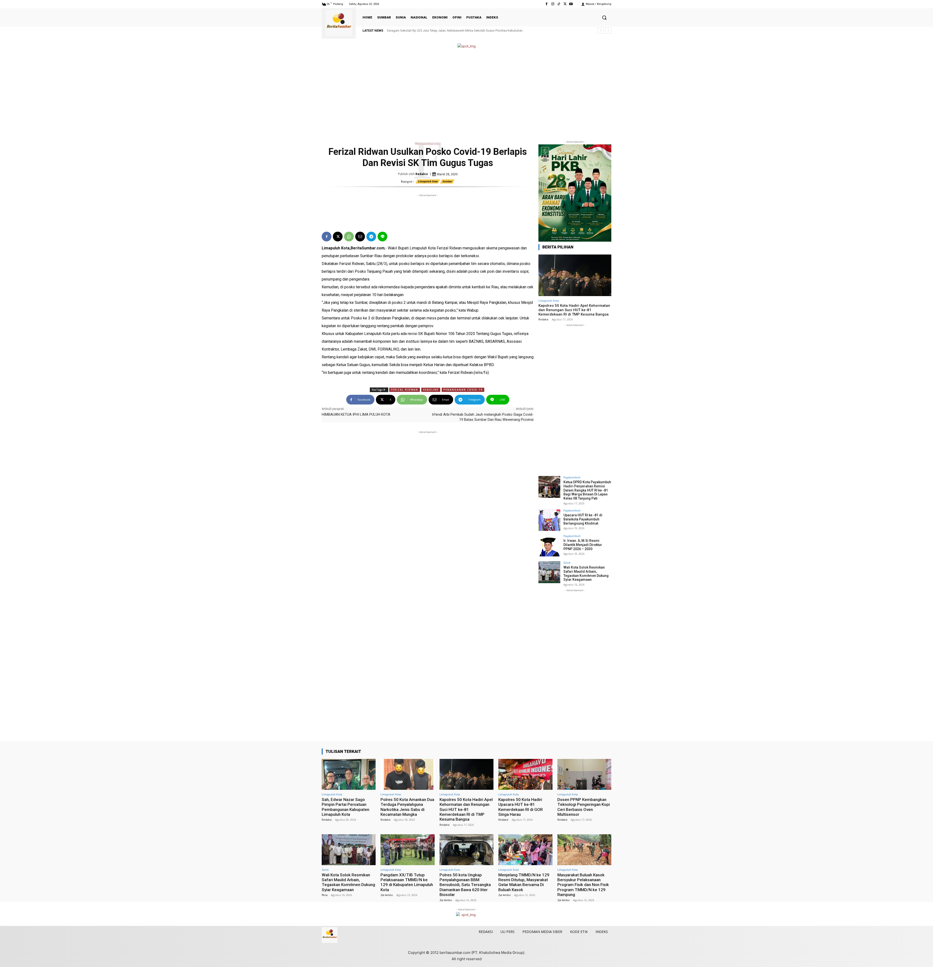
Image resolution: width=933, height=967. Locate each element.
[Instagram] (553, 4)
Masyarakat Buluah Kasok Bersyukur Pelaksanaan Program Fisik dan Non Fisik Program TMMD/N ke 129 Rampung (583, 884)
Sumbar (447, 181)
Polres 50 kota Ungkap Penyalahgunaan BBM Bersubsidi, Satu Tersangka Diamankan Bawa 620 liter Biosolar (465, 884)
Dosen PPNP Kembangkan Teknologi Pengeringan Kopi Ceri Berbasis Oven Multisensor (583, 807)
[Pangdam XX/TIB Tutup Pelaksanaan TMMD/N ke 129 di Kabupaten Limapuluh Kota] (407, 849)
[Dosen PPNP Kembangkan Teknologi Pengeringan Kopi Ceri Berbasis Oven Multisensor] (584, 774)
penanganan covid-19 (463, 389)
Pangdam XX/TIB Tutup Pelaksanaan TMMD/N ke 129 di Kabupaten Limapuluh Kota (406, 882)
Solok (566, 562)
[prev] (600, 30)
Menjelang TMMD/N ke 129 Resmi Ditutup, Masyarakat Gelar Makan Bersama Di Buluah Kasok (523, 882)
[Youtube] (571, 4)
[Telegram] (371, 236)
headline (431, 389)
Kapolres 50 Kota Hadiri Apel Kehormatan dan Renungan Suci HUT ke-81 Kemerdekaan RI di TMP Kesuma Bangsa (574, 309)
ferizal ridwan (404, 389)
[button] (604, 17)
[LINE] (382, 236)
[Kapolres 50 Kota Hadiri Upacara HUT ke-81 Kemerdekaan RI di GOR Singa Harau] (525, 774)
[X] (565, 4)
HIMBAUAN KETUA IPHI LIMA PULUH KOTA (356, 414)
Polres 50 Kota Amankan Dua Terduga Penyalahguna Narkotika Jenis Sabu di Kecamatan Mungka (407, 807)
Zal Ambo (386, 895)
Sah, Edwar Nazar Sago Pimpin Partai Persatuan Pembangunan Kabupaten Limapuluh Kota (345, 807)
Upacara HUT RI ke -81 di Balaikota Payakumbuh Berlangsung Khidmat (582, 519)
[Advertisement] (466, 94)
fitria (325, 895)
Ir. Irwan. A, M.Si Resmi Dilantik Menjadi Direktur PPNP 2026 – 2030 (582, 545)
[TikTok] (559, 4)
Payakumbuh (571, 477)
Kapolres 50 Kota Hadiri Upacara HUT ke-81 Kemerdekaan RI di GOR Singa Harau (520, 807)
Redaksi (421, 174)
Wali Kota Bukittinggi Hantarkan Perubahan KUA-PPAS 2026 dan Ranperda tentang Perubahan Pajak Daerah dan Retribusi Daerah (476, 30)
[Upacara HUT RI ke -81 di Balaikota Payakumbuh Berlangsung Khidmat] (549, 520)
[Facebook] (547, 4)
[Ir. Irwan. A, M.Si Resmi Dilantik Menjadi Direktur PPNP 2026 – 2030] (549, 545)
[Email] (360, 236)
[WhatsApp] (349, 236)
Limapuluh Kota (428, 181)
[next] (608, 30)
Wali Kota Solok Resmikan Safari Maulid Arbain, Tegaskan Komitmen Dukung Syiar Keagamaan (586, 573)
